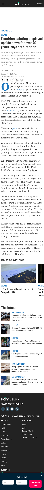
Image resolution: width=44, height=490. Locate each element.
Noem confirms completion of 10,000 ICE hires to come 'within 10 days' (26, 329)
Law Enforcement (18, 312)
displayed (11, 110)
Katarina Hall (9, 70)
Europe (9, 31)
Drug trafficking (18, 364)
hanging (19, 89)
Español (40, 4)
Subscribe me (35, 483)
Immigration (15, 325)
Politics (14, 338)
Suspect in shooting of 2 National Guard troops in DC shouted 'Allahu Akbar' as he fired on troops (26, 317)
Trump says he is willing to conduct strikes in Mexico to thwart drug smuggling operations (24, 369)
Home (3, 31)
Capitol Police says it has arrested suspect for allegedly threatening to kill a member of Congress (26, 381)
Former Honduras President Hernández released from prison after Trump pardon (26, 342)
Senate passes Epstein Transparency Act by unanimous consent (26, 355)
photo (15, 128)
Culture (4, 35)
